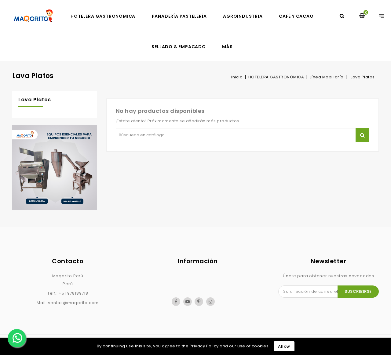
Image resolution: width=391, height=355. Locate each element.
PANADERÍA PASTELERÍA (179, 16)
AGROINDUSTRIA (242, 16)
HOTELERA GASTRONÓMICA (103, 16)
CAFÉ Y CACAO (296, 16)
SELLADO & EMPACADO (179, 47)
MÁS (227, 47)
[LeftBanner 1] (54, 169)
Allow (284, 346)
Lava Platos (34, 99)
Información (198, 261)
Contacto (67, 261)
